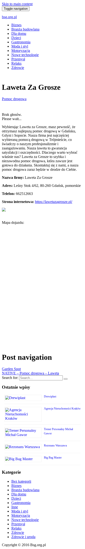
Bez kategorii (21, 481)
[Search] (66, 379)
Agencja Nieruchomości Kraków (62, 408)
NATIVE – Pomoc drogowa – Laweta (30, 373)
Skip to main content (17, 4)
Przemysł (18, 59)
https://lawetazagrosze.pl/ (53, 202)
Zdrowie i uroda (23, 537)
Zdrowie (17, 68)
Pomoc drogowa (14, 99)
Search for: (10, 378)
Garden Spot (11, 369)
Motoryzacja (20, 51)
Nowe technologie (25, 55)
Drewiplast (50, 396)
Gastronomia (20, 42)
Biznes (16, 25)
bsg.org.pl (9, 17)
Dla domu (18, 34)
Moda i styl (19, 46)
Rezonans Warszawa (55, 445)
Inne (14, 507)
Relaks (16, 63)
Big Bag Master (53, 457)
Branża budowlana (25, 29)
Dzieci (16, 38)
